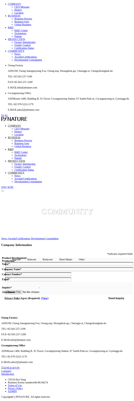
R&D (11, 27)
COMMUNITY (16, 51)
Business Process (23, 18)
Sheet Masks (65, 259)
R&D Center (21, 30)
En (2, 115)
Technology (20, 33)
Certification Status (24, 48)
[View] (44, 298)
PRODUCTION (16, 39)
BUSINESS (14, 15)
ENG (4, 187)
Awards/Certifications (25, 56)
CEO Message (21, 7)
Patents (18, 36)
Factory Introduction (24, 42)
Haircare (31, 259)
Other (81, 259)
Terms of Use (15, 385)
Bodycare (47, 259)
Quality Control (22, 45)
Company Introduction (8, 372)
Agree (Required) (26, 298)
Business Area (21, 21)
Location (19, 12)
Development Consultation (28, 59)
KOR (10, 187)
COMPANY (14, 4)
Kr (6, 115)
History (18, 9)
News (17, 54)
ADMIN (12, 391)
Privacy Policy (15, 388)
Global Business (22, 24)
